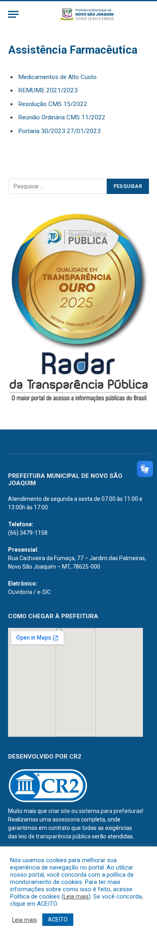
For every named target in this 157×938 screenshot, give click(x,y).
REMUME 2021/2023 (48, 90)
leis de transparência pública (55, 836)
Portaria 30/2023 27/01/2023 (59, 131)
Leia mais (76, 896)
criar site (59, 811)
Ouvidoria (20, 592)
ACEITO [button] (58, 919)
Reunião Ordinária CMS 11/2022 (61, 117)
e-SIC (44, 592)
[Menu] (13, 14)
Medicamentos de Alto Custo (57, 77)
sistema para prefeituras (110, 811)
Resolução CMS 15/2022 (52, 104)
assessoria (66, 819)
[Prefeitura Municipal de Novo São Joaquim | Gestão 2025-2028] (87, 14)
